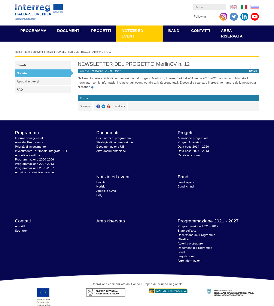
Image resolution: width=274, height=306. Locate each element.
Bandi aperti (186, 182)
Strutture (21, 230)
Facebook (98, 106)
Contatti (200, 30)
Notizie (49, 51)
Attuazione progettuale (193, 138)
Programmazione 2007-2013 (34, 163)
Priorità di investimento (30, 146)
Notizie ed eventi (33, 51)
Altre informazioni (189, 260)
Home (18, 51)
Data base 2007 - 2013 (193, 151)
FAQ (20, 89)
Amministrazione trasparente (34, 172)
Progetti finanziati (189, 142)
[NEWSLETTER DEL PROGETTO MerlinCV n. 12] (244, 7)
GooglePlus (108, 106)
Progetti (101, 30)
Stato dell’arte (187, 230)
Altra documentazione (111, 151)
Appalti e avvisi (28, 81)
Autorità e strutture (27, 155)
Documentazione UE (110, 146)
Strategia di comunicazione (114, 142)
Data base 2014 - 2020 (193, 146)
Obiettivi (183, 239)
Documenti (68, 30)
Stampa (85, 106)
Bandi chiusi (186, 186)
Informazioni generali (29, 138)
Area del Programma (29, 142)
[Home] (39, 12)
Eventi (21, 65)
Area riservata (110, 220)
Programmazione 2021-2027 (34, 168)
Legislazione (186, 256)
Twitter (103, 106)
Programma (33, 30)
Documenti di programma (113, 138)
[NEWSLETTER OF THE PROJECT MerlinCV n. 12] (233, 7)
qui (93, 86)
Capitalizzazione (189, 155)
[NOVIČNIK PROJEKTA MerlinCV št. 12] (254, 7)
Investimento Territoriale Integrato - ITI (41, 151)
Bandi (174, 30)
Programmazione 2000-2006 (34, 159)
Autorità (20, 226)
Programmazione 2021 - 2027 (208, 220)
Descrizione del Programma (196, 235)
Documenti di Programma (195, 247)
